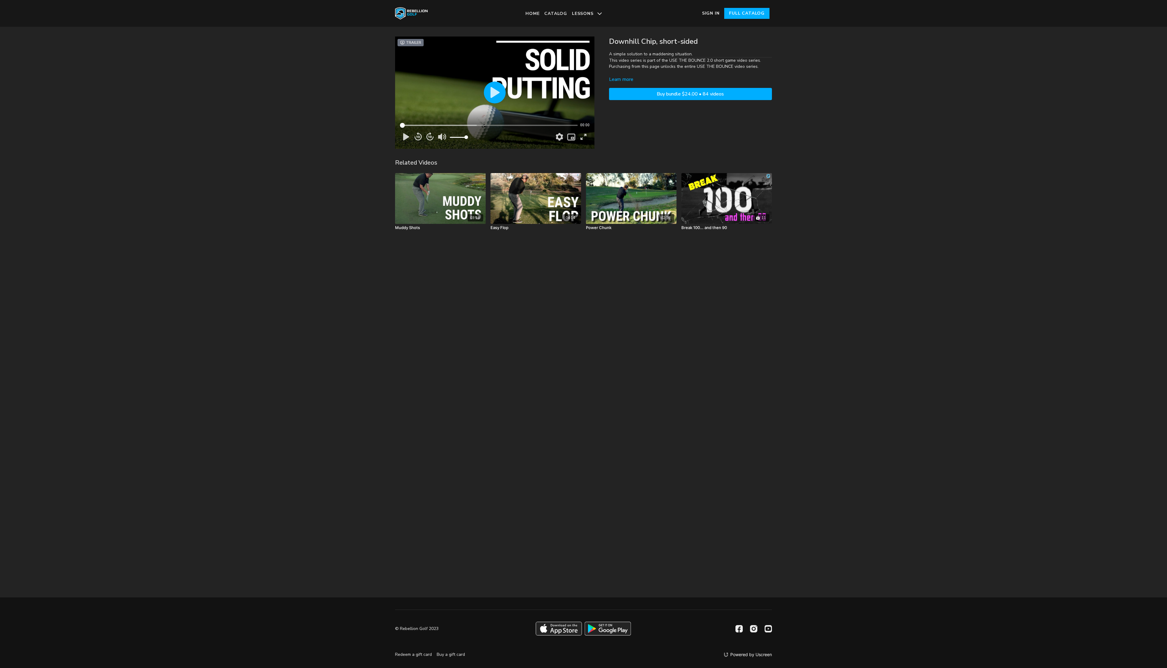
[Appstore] (558, 628)
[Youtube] (768, 628)
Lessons (583, 13)
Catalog (555, 13)
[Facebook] (739, 628)
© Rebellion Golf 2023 (417, 629)
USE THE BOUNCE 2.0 (691, 60)
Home (532, 13)
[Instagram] (753, 628)
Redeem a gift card (413, 654)
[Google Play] (607, 628)
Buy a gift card (451, 654)
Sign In (711, 13)
